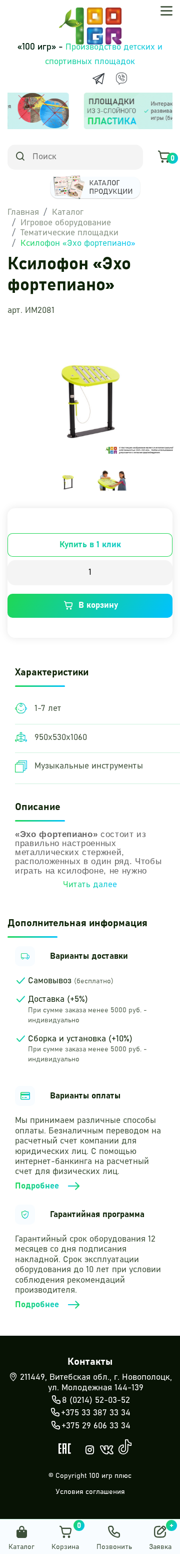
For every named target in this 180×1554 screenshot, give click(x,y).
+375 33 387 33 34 (95, 1413)
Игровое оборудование (65, 223)
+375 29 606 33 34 (96, 1426)
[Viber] (121, 79)
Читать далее (90, 885)
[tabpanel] (68, 480)
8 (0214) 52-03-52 (96, 1400)
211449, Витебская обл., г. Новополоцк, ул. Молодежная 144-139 (96, 1382)
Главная (23, 212)
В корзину (98, 605)
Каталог (68, 212)
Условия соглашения (90, 1491)
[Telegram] (99, 79)
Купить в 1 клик (90, 545)
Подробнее (37, 1186)
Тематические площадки (69, 233)
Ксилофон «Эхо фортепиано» (78, 243)
